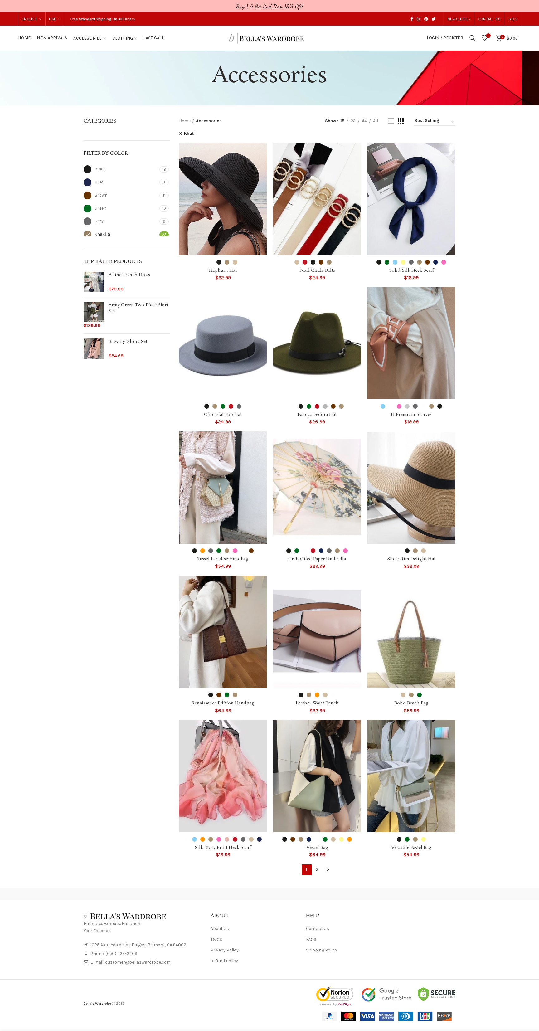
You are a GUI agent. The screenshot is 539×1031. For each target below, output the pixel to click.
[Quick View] (262, 167)
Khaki (190, 133)
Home (185, 121)
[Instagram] (418, 19)
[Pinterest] (426, 19)
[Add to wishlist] (262, 153)
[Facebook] (412, 19)
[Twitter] (434, 19)
